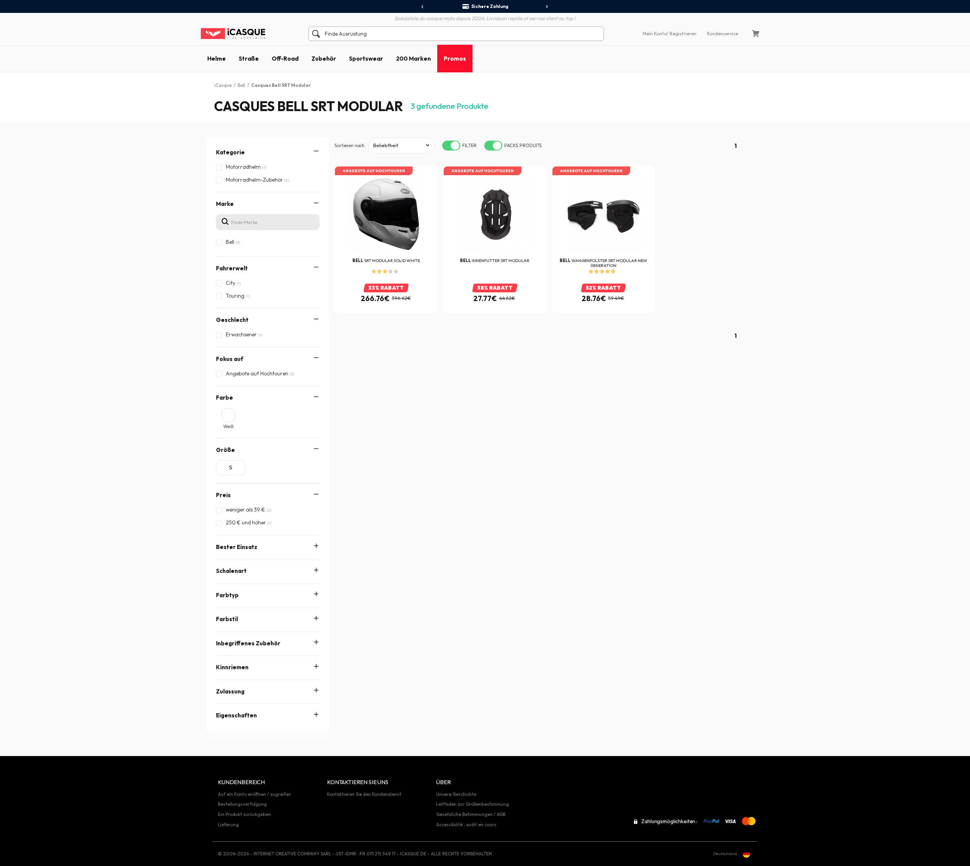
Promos (455, 58)
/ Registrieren (681, 33)
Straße (249, 58)
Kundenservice (722, 33)
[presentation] (423, 6)
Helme (216, 58)
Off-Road (285, 58)
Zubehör (323, 58)
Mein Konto (654, 33)
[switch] (451, 146)
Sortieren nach (350, 145)
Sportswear (366, 58)
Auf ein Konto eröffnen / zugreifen (254, 794)
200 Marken (413, 58)
